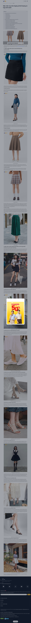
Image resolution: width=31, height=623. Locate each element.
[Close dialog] (23, 299)
